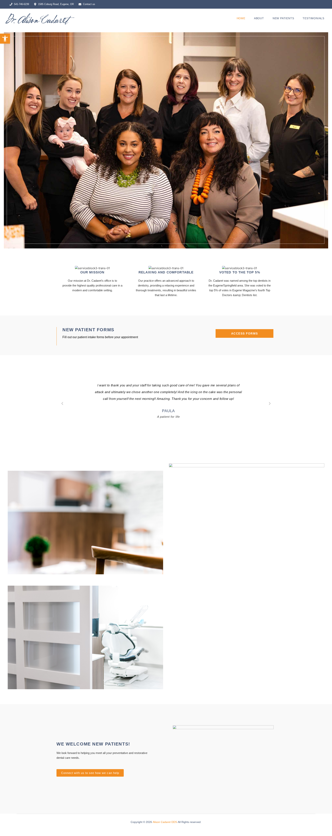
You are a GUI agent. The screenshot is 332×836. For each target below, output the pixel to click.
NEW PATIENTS (283, 18)
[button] (5, 39)
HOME (241, 18)
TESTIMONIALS (313, 18)
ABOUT (259, 18)
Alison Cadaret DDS (165, 822)
